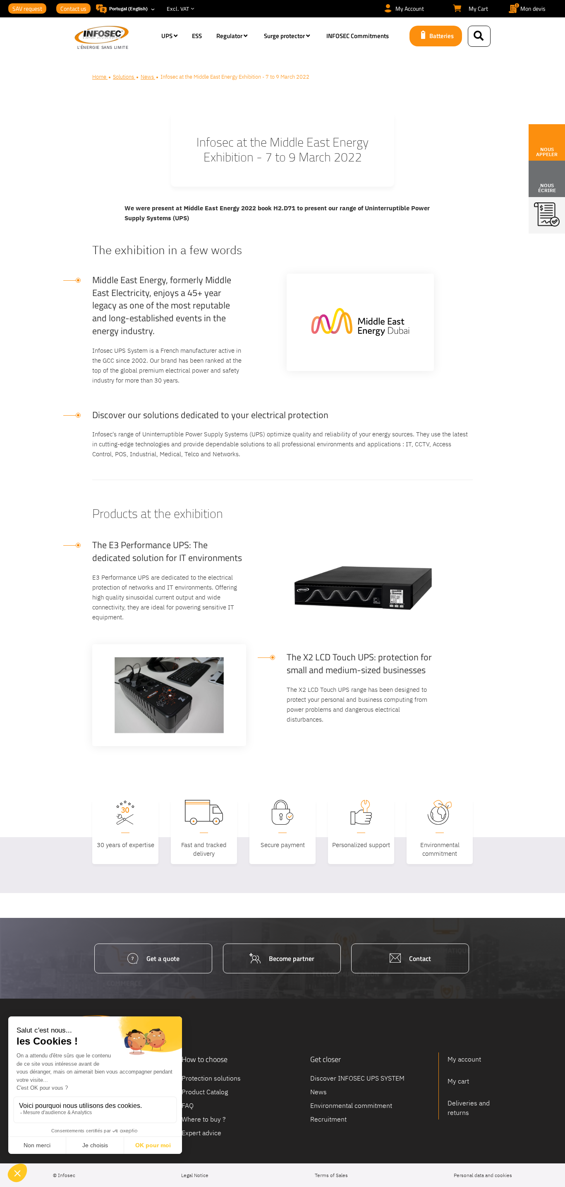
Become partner (291, 958)
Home (100, 76)
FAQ (188, 1105)
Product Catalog (205, 1091)
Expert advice (201, 1132)
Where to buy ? (204, 1119)
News (148, 76)
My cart (458, 1081)
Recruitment (328, 1119)
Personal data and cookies (483, 1175)
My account (464, 1059)
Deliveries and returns (469, 1108)
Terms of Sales (331, 1175)
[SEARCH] (479, 36)
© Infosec (64, 1175)
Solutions (124, 76)
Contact (420, 958)
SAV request (27, 8)
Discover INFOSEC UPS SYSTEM (357, 1078)
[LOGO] (113, 38)
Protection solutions (211, 1078)
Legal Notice (194, 1175)
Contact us (73, 8)
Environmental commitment (351, 1105)
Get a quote (163, 958)
